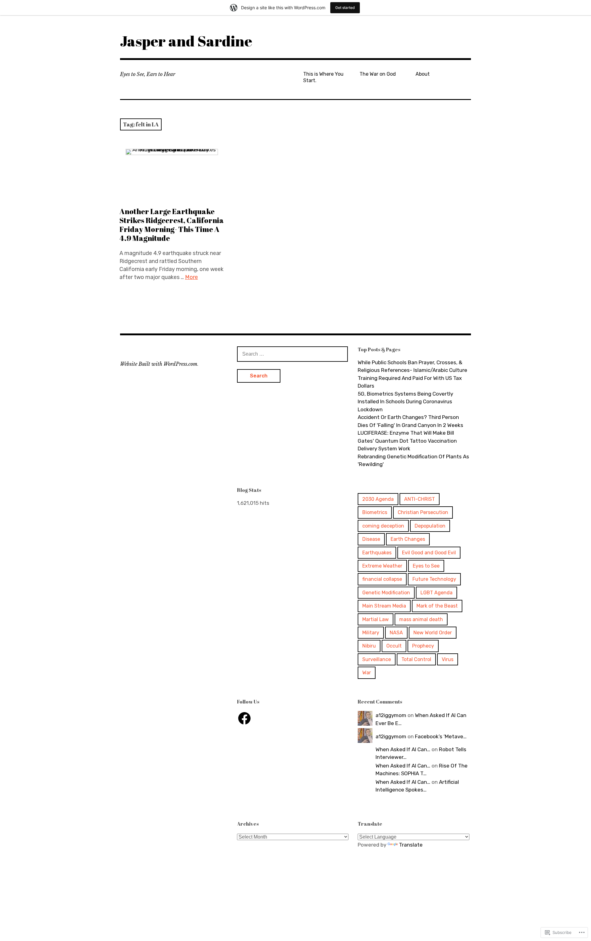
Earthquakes (377, 553)
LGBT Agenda (436, 593)
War (366, 673)
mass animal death (421, 619)
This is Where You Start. (323, 77)
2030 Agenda (378, 499)
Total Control (416, 659)
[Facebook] (244, 718)
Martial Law (375, 619)
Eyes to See (426, 566)
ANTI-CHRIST (419, 499)
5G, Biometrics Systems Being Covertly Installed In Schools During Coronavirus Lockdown (405, 402)
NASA (396, 633)
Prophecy (423, 646)
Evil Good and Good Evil (429, 553)
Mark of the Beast (437, 606)
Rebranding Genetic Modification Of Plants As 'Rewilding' (413, 460)
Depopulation (430, 526)
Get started (345, 7)
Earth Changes (408, 539)
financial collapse (382, 579)
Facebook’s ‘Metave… (441, 736)
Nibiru (369, 646)
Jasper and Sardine (186, 41)
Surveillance (376, 659)
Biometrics (374, 512)
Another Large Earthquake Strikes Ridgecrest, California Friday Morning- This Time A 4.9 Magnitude (171, 224)
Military (370, 633)
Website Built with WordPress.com (158, 364)
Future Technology (434, 579)
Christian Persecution (423, 512)
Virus (447, 659)
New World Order (432, 633)
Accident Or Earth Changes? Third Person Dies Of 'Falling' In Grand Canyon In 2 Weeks (410, 421)
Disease (371, 539)
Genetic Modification (386, 593)
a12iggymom (391, 715)
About (423, 74)
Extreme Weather (382, 566)
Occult (394, 646)
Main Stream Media (384, 606)
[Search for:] (292, 354)
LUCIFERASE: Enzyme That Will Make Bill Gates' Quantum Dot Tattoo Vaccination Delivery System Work (407, 441)
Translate (411, 845)
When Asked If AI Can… (403, 749)
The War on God (378, 74)
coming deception (383, 526)
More (191, 277)
